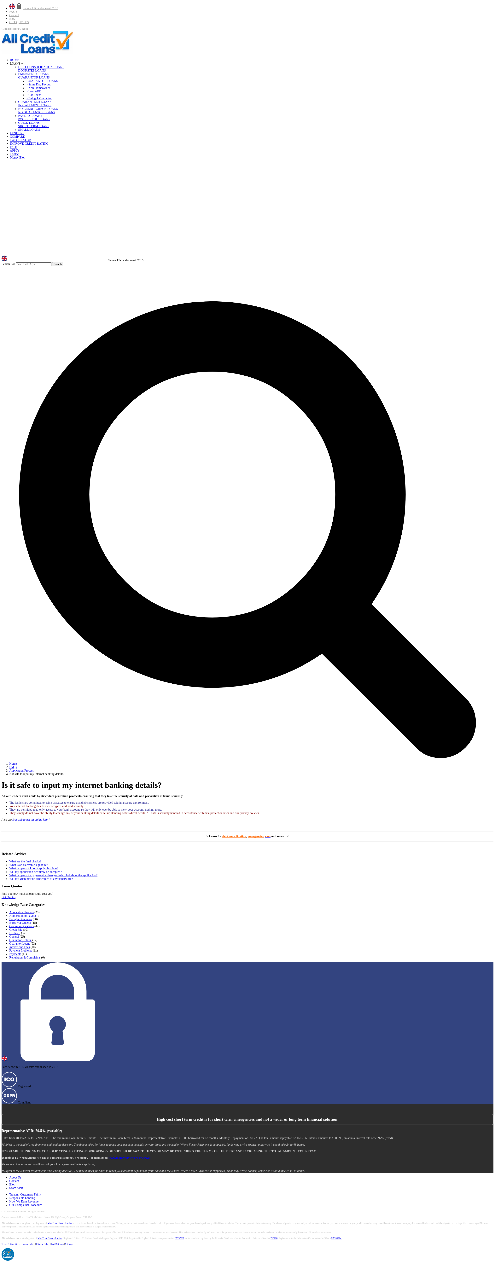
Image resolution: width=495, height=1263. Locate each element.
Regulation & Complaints (24, 957)
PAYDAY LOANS (30, 115)
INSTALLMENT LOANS (34, 105)
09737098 (179, 1238)
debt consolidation (234, 836)
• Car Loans (33, 94)
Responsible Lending (22, 1198)
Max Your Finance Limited (60, 1223)
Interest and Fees (19, 947)
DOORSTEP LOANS (32, 70)
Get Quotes (8, 897)
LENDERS (17, 133)
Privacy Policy (43, 1244)
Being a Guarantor (20, 919)
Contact (14, 15)
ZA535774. (336, 1238)
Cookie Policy (28, 1244)
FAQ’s (13, 11)
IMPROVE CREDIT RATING (29, 143)
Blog (12, 18)
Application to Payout (22, 915)
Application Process (21, 912)
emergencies (256, 836)
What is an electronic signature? (28, 864)
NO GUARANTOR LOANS (36, 112)
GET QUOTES (19, 22)
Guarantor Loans (19, 943)
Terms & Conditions (11, 1244)
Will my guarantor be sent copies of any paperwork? (41, 878)
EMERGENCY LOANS (33, 74)
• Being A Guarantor (39, 98)
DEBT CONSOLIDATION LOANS (41, 67)
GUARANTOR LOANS (34, 77)
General (14, 936)
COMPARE (17, 136)
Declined (14, 933)
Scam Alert (16, 1188)
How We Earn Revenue (23, 1201)
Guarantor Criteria (20, 940)
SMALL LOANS (29, 129)
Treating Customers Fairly (25, 1194)
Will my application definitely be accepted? (35, 871)
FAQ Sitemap (57, 1244)
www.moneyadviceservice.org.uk (129, 1157)
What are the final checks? (25, 861)
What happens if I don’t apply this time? (33, 868)
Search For (8, 264)
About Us (15, 1177)
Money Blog (20, 28)
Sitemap (69, 1244)
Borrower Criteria (20, 922)
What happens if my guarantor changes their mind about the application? (53, 875)
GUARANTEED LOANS (34, 101)
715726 (274, 1238)
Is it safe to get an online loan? (31, 819)
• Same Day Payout (38, 84)
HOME (14, 59)
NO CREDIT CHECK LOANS (38, 108)
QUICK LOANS (29, 122)
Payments (15, 954)
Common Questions (21, 926)
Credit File (15, 929)
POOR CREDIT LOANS (34, 119)
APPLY (15, 150)
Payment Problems (20, 950)
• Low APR (33, 91)
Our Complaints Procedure (25, 1205)
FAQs (13, 147)
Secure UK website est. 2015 (40, 8)
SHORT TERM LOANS (33, 126)
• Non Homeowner (38, 88)
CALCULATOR (20, 140)
